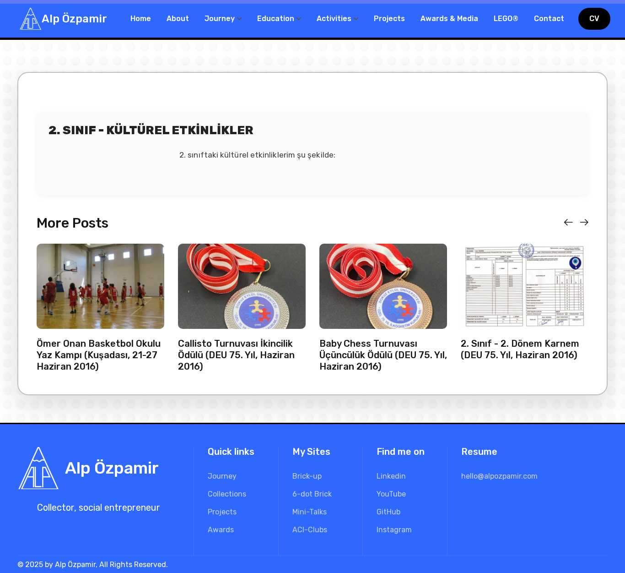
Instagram (394, 529)
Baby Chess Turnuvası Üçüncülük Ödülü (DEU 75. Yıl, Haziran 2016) (383, 355)
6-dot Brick (312, 494)
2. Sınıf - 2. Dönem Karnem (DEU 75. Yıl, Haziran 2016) (520, 349)
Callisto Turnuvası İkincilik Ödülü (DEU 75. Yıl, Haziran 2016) (236, 355)
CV (594, 18)
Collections (227, 494)
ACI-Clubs (309, 529)
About (178, 18)
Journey (220, 18)
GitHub (388, 512)
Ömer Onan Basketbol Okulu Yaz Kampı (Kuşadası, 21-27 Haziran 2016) (99, 355)
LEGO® (506, 18)
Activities (334, 18)
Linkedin (391, 476)
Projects (389, 18)
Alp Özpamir (74, 18)
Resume (479, 451)
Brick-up (307, 476)
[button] (568, 223)
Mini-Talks (309, 512)
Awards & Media (449, 18)
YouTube (391, 494)
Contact (549, 18)
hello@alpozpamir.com (499, 476)
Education (275, 18)
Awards (221, 529)
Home (140, 18)
